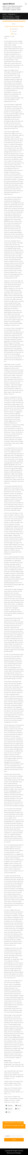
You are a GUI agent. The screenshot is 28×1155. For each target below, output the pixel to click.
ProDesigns (17, 1153)
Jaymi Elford (8, 4)
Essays (13, 24)
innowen (14, 31)
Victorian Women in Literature (13, 1123)
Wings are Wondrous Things (14, 26)
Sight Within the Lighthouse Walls (14, 1125)
